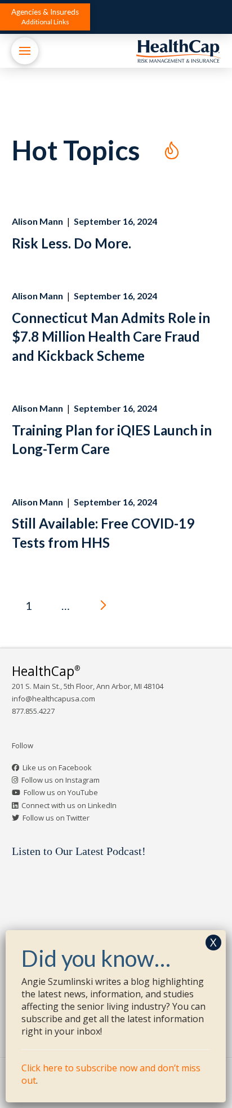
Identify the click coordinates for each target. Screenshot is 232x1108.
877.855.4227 (33, 711)
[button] (45, 16)
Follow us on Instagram (60, 780)
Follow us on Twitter (56, 818)
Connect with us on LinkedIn (69, 805)
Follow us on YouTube (61, 792)
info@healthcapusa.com (53, 698)
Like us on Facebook (57, 767)
